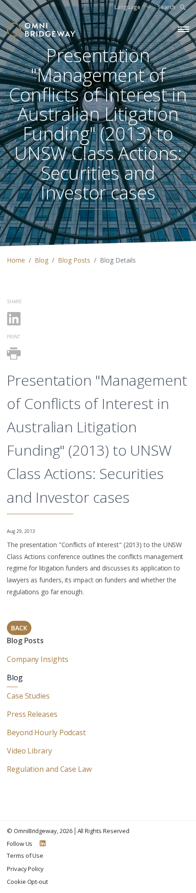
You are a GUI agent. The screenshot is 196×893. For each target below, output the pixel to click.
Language (127, 7)
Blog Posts (74, 260)
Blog (41, 260)
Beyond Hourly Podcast (46, 732)
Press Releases (32, 714)
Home (16, 260)
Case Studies (28, 696)
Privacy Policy (25, 869)
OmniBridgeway (35, 831)
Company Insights (37, 659)
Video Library (29, 751)
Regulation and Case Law (49, 769)
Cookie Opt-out (27, 881)
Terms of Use (25, 855)
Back (19, 628)
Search (166, 7)
